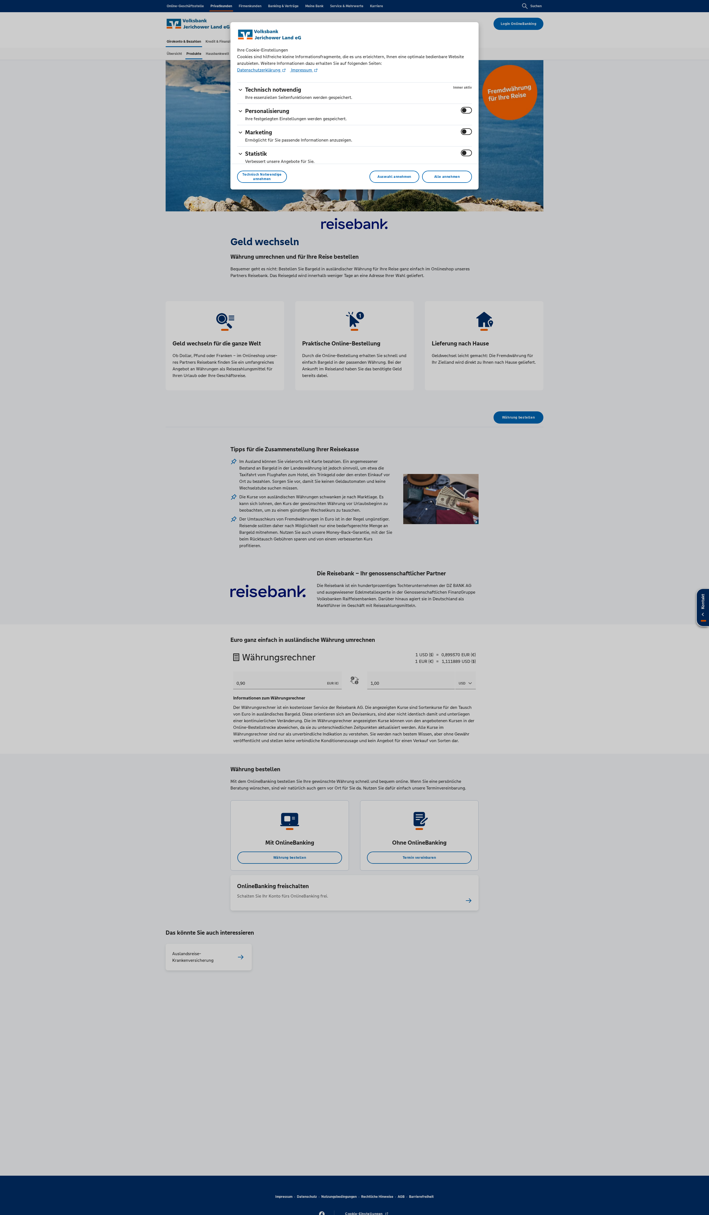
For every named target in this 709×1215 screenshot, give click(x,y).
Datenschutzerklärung (259, 70)
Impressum (301, 70)
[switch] (466, 110)
